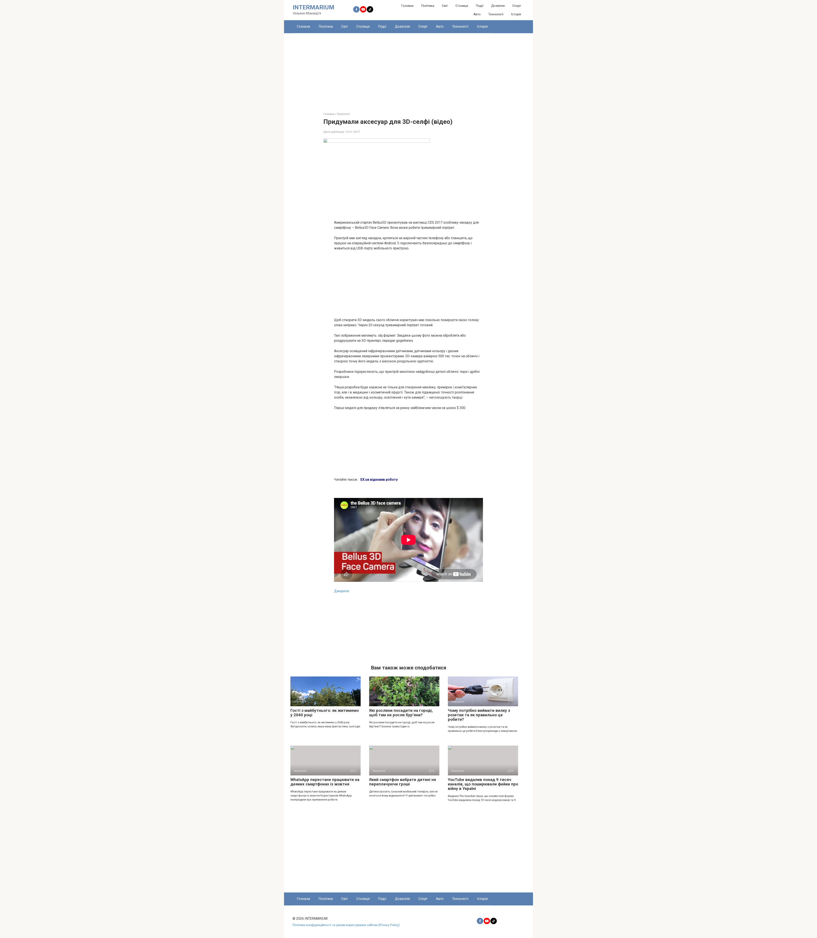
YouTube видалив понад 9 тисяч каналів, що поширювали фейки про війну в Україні (483, 784)
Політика (427, 6)
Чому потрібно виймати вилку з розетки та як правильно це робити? (479, 715)
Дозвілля (498, 6)
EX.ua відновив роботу (379, 480)
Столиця (462, 6)
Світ (445, 6)
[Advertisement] (408, 69)
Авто (477, 14)
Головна (407, 6)
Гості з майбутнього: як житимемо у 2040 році (324, 712)
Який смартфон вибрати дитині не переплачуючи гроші (402, 781)
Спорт (516, 6)
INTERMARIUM (313, 7)
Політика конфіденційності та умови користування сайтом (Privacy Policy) (346, 925)
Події (479, 6)
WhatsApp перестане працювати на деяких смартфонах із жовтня (324, 781)
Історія (516, 14)
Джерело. (342, 591)
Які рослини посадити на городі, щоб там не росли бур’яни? (401, 712)
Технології (495, 14)
